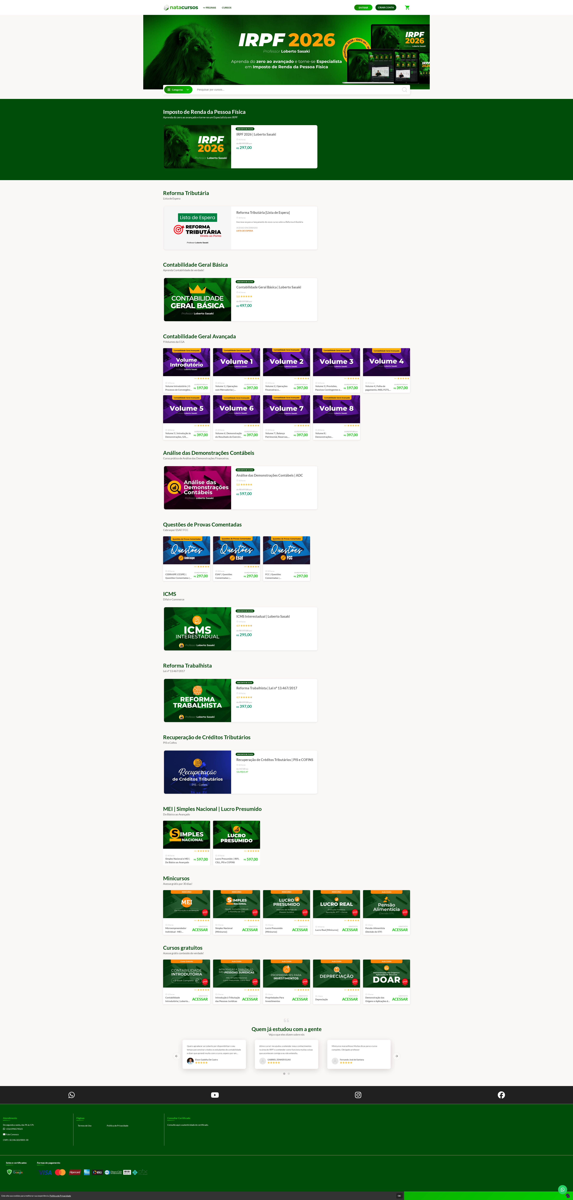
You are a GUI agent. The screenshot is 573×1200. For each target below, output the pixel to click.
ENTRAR (363, 7)
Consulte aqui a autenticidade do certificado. (187, 1125)
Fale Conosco (12, 1134)
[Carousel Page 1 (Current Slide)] (284, 1073)
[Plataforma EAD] (568, 1195)
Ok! (399, 1196)
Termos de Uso (84, 1125)
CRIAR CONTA (386, 7)
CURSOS (226, 7)
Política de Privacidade (117, 1125)
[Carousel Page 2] (288, 1073)
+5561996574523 (14, 1129)
